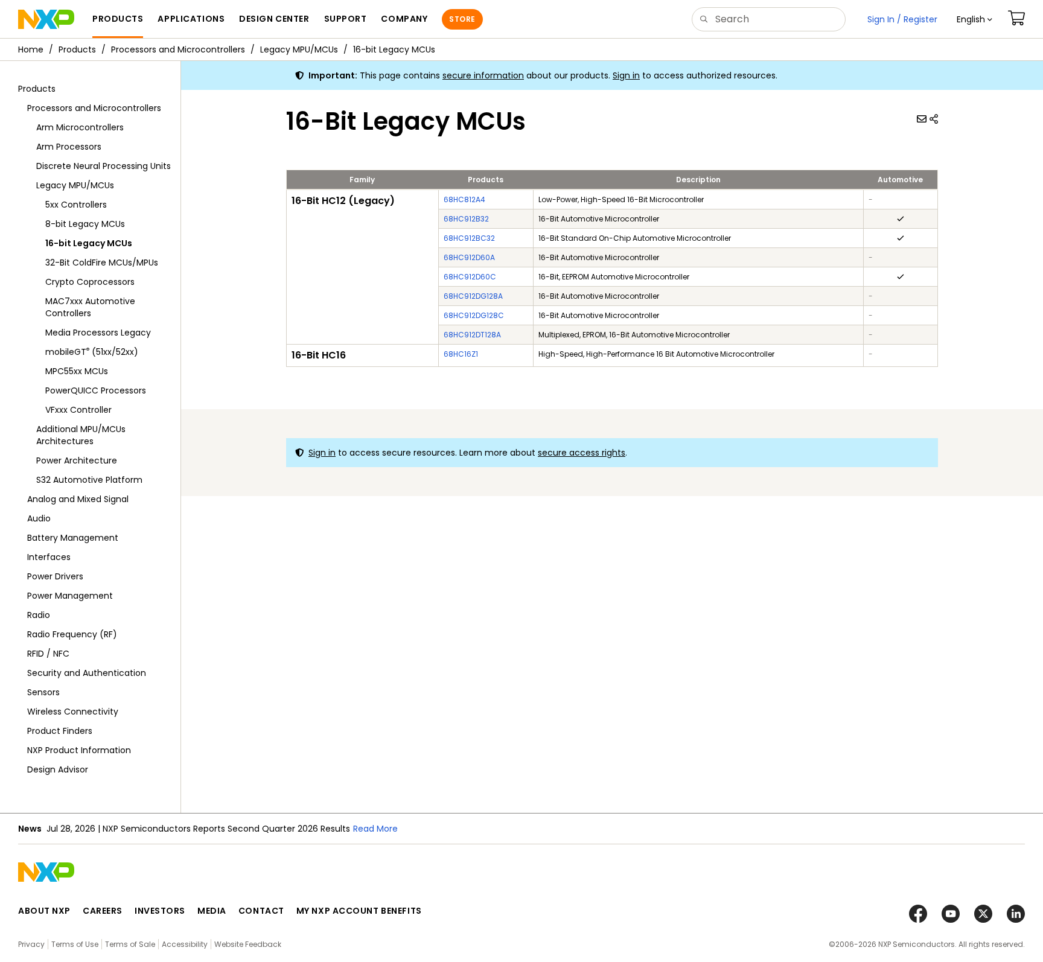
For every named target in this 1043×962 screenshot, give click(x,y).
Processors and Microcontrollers (178, 49)
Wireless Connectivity (72, 712)
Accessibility (185, 944)
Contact (261, 911)
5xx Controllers (76, 205)
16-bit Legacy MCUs (394, 49)
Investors (160, 911)
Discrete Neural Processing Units (103, 166)
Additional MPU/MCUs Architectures (81, 435)
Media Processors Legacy (98, 333)
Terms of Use (74, 944)
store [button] (462, 19)
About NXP (44, 911)
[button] (974, 19)
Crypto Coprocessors (90, 282)
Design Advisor (57, 769)
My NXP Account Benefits (359, 911)
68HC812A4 (464, 199)
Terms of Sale (130, 944)
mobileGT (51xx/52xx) (91, 351)
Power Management (70, 596)
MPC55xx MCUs (76, 371)
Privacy (31, 944)
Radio (38, 615)
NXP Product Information (79, 750)
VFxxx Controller (78, 410)
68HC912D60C (470, 277)
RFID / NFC (48, 654)
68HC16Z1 (461, 354)
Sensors (43, 692)
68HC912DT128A (472, 335)
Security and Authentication (86, 673)
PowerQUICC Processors (95, 390)
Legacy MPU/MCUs (299, 49)
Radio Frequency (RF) (72, 634)
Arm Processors (68, 147)
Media (211, 911)
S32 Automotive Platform (89, 480)
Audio (39, 518)
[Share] (934, 119)
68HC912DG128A (473, 296)
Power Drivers (55, 576)
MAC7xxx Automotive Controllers (90, 307)
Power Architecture (76, 460)
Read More (540, 829)
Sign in (626, 75)
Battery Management (72, 538)
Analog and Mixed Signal (78, 499)
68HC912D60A (469, 257)
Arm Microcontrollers (80, 127)
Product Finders (59, 731)
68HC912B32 (466, 219)
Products (77, 49)
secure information (483, 75)
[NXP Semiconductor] (46, 19)
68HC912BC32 (469, 238)
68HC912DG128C (474, 315)
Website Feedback (247, 944)
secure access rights (581, 453)
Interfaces (49, 557)
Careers (103, 911)
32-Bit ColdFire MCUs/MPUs (101, 262)
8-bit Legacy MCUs (85, 224)
